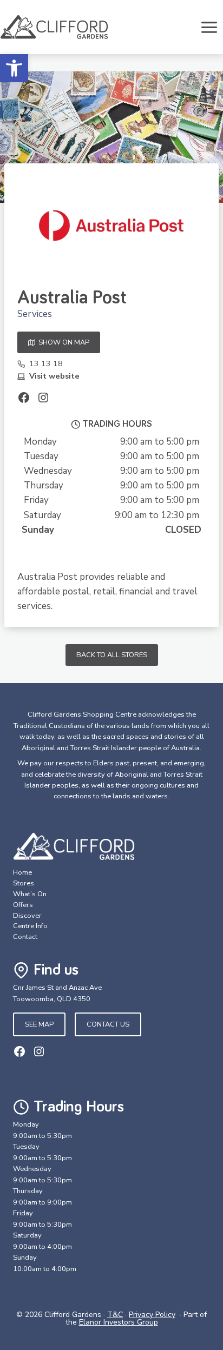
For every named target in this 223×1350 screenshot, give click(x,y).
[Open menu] (209, 27)
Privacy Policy (152, 1314)
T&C (115, 1314)
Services (34, 314)
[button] (14, 68)
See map (39, 1024)
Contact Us (108, 1024)
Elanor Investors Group (118, 1322)
